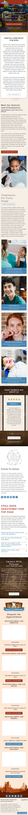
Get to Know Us (14, 94)
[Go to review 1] (9, 433)
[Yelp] (14, 497)
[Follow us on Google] (12, 796)
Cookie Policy (5, 811)
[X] (17, 497)
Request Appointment (14, 24)
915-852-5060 (15, 768)
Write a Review (14, 438)
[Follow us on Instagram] (10, 796)
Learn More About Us (9, 152)
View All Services (8, 204)
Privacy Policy (13, 811)
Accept (25, 799)
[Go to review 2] (10, 433)
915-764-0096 (15, 738)
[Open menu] (26, 2)
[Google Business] (8, 497)
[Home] (5, 2)
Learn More (14, 594)
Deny (22, 799)
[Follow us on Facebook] (7, 796)
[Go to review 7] (18, 433)
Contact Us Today (14, 28)
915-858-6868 (15, 642)
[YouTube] (11, 497)
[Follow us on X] (21, 796)
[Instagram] (5, 497)
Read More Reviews (14, 441)
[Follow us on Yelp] (18, 796)
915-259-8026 (15, 673)
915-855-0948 (15, 705)
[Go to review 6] (17, 433)
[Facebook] (2, 497)
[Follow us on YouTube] (15, 796)
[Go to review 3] (12, 433)
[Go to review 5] (15, 433)
